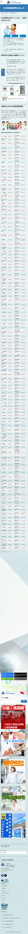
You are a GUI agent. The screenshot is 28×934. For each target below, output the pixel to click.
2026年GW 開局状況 (6, 927)
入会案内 (3, 900)
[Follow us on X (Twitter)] (5, 875)
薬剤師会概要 (4, 886)
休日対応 (3, 890)
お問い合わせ (4, 897)
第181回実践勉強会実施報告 (7, 914)
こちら (23, 83)
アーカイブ (3, 850)
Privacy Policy (4, 871)
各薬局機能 (4, 888)
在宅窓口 (3, 895)
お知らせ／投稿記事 (5, 893)
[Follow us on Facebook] (2, 875)
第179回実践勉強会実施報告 (7, 924)
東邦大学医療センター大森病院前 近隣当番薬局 (11, 917)
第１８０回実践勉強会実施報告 (8, 921)
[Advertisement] (14, 611)
